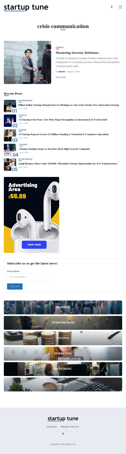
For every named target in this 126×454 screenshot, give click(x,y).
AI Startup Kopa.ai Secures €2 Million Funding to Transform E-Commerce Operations (64, 134)
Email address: (13, 271)
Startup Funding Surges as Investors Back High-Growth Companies (54, 149)
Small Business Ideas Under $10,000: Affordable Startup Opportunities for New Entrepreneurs (67, 163)
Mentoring (63, 368)
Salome (62, 72)
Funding (23, 130)
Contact (52, 427)
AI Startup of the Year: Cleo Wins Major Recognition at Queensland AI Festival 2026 (63, 119)
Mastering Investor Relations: (77, 53)
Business (63, 307)
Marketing (63, 353)
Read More (61, 77)
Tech (63, 384)
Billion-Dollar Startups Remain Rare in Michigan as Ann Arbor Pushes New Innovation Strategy (68, 105)
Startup (23, 115)
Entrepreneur (25, 101)
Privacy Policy (70, 427)
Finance (60, 47)
